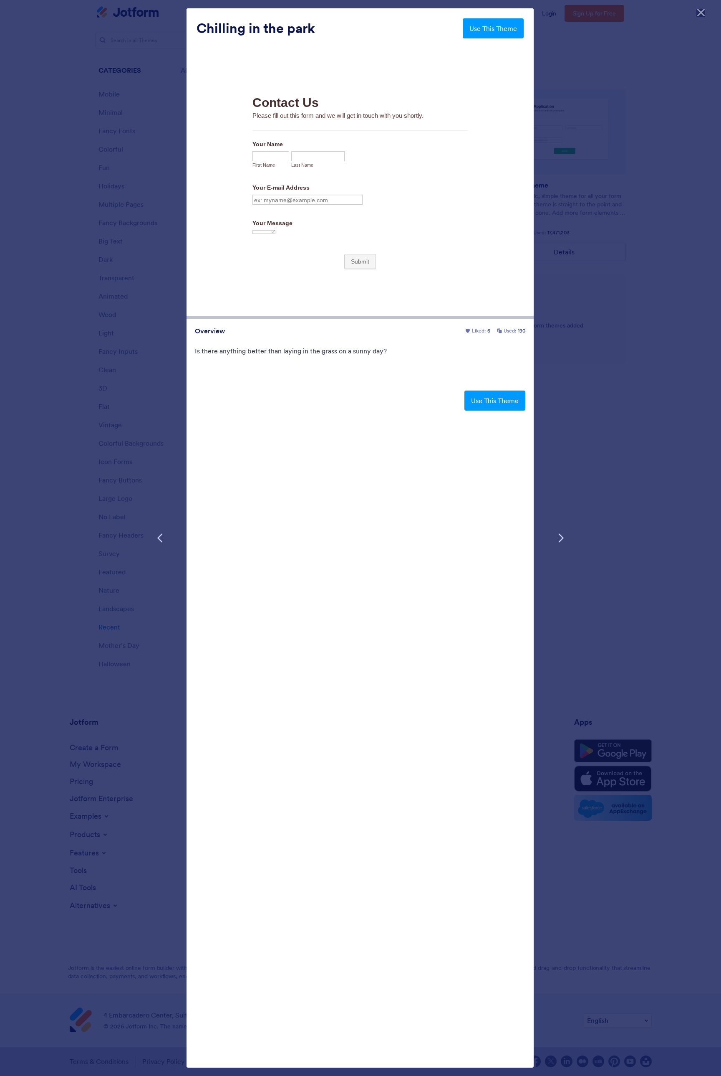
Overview (210, 331)
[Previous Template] (160, 538)
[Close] (701, 12)
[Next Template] (560, 538)
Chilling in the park (256, 28)
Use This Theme (493, 28)
